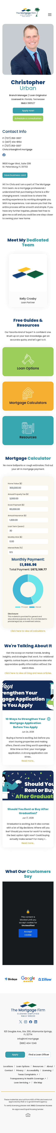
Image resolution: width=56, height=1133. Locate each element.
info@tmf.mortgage (28, 1038)
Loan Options (22, 1066)
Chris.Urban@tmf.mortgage (17, 149)
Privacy (19, 1070)
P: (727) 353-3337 (11, 138)
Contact (9, 1070)
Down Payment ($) (16, 505)
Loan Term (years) (16, 526)
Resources (38, 1066)
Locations (8, 1066)
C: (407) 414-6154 (12, 141)
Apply (15, 1054)
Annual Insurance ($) (17, 515)
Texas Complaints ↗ (28, 1074)
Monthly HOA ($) (15, 537)
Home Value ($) (15, 483)
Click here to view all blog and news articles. (28, 673)
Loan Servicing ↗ (22, 1082)
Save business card (15, 175)
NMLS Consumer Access (41, 1105)
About (50, 1066)
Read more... (28, 760)
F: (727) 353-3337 (11, 145)
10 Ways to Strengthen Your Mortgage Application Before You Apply (25, 723)
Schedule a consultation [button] (28, 118)
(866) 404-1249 (28, 1043)
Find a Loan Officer (39, 1054)
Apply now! (28, 110)
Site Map (38, 1082)
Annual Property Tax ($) (18, 494)
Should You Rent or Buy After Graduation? (28, 811)
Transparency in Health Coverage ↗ (28, 1078)
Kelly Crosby (28, 299)
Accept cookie (28, 933)
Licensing (46, 1070)
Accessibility (33, 1070)
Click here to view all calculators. (28, 631)
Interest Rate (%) (15, 547)
